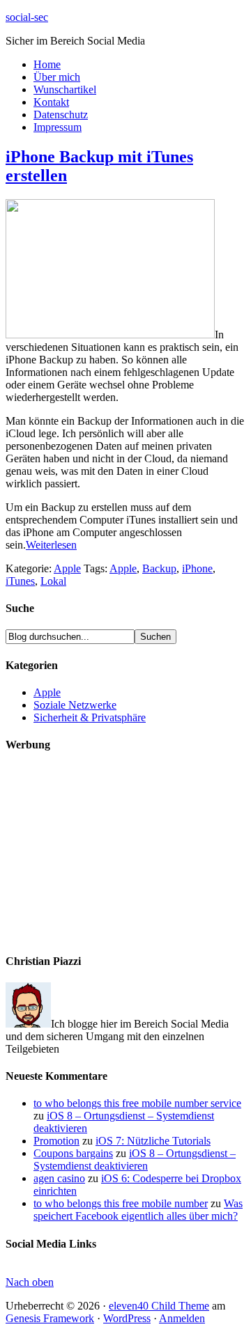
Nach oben (30, 1282)
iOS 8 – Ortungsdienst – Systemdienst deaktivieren (134, 1159)
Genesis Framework (50, 1318)
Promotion (56, 1141)
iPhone (197, 568)
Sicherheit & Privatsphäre (89, 717)
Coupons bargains (73, 1153)
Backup (159, 568)
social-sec (27, 17)
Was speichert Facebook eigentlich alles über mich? (138, 1209)
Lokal (53, 581)
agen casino (59, 1178)
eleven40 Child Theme (159, 1306)
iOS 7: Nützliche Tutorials (153, 1141)
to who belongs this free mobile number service (137, 1103)
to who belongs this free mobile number (120, 1203)
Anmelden (182, 1318)
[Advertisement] (110, 853)
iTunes (20, 581)
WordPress (127, 1318)
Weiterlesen (51, 545)
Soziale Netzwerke (74, 705)
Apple (67, 568)
